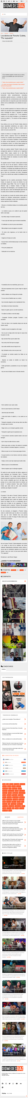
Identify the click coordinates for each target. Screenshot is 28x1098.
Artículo (11, 784)
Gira (9, 804)
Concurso (9, 808)
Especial (4, 786)
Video (4, 784)
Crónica (10, 793)
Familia (16, 790)
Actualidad (20, 795)
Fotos (10, 788)
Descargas (5, 810)
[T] (1, 1)
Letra (22, 801)
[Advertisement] (14, 10)
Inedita (4, 808)
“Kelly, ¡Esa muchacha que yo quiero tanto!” (13, 82)
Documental (9, 799)
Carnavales (11, 806)
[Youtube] (14, 1)
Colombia (5, 804)
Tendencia (14, 795)
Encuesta (22, 808)
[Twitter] (9, 1)
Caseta (18, 801)
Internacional (15, 797)
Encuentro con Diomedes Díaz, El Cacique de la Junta (12, 657)
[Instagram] (6, 1)
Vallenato (14, 801)
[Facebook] (4, 1)
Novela (4, 795)
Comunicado (11, 790)
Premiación (13, 804)
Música (9, 786)
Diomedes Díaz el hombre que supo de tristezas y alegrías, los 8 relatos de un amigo (14, 631)
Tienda (16, 808)
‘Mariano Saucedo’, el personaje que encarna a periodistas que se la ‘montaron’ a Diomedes (14, 969)
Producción (21, 790)
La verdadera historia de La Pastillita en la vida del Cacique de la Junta (13, 644)
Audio (4, 799)
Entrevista (14, 788)
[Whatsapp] (11, 1)
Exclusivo (19, 786)
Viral (13, 808)
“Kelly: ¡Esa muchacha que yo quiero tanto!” (13, 88)
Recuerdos (22, 784)
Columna (9, 801)
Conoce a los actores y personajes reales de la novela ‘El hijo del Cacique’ (13, 947)
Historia (19, 788)
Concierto (5, 793)
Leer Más (23, 873)
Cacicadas (15, 799)
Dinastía (13, 786)
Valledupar (21, 797)
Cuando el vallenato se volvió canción (13, 607)
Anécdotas (11, 33)
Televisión (5, 790)
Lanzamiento (22, 793)
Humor (23, 806)
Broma (10, 810)
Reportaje (9, 795)
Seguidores (15, 793)
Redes (4, 801)
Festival (4, 797)
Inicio (2, 33)
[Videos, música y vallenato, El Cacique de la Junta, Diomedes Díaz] (14, 7)
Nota (7, 784)
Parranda (9, 797)
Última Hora (19, 804)
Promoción (5, 806)
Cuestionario (18, 806)
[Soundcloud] (17, 1)
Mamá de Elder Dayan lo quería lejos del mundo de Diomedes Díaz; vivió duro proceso (13, 1011)
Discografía (21, 799)
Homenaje (6, 33)
